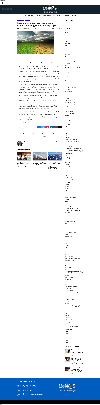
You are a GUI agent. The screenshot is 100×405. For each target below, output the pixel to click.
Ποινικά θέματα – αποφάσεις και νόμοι (18, 2)
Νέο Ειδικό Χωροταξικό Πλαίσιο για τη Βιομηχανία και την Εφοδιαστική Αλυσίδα (39, 164)
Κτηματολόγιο (67, 212)
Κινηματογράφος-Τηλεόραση (70, 204)
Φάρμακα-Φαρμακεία (69, 329)
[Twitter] (13, 63)
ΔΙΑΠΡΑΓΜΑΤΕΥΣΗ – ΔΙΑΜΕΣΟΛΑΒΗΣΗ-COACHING (46, 15)
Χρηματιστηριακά (68, 338)
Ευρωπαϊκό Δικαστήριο (69, 179)
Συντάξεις (67, 303)
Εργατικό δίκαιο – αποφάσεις (33, 2)
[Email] (13, 72)
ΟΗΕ (66, 238)
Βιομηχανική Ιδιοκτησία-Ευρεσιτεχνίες (72, 67)
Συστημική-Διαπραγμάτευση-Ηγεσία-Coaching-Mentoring (75, 306)
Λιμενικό (66, 219)
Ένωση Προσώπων (68, 162)
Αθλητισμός (67, 28)
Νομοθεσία (67, 234)
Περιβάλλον (27, 20)
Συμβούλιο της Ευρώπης (69, 290)
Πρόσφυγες (67, 275)
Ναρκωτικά (67, 227)
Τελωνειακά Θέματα (69, 311)
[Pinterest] (13, 69)
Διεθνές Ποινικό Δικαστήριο (70, 104)
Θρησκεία (67, 184)
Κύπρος (66, 216)
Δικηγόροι (67, 118)
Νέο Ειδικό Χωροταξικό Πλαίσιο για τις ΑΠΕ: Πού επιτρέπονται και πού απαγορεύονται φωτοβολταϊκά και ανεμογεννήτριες (54, 165)
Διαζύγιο (66, 83)
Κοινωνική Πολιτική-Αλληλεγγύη (71, 208)
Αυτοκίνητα (67, 63)
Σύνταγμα (67, 301)
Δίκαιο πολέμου (68, 109)
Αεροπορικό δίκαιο (68, 26)
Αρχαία (66, 50)
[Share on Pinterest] (59, 28)
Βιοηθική (67, 65)
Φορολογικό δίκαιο (68, 335)
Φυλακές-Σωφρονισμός (69, 336)
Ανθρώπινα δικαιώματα (69, 39)
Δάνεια (66, 76)
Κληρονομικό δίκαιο (69, 206)
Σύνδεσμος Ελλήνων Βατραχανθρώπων (72, 292)
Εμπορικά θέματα (44, 2)
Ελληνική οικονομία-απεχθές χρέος (72, 141)
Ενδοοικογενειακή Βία (69, 153)
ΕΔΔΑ (66, 126)
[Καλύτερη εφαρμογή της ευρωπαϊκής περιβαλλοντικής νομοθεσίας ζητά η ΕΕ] (35, 53)
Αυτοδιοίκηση (67, 59)
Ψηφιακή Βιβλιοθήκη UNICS (70, 340)
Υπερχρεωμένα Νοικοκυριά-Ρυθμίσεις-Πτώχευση (75, 327)
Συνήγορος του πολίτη (69, 299)
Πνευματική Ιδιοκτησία (69, 256)
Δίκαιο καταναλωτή (69, 107)
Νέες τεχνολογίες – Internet (70, 232)
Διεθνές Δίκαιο (68, 100)
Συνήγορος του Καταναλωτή (70, 297)
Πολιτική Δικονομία (69, 262)
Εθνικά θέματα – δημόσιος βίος (71, 130)
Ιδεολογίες (67, 188)
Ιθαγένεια (67, 190)
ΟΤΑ (66, 247)
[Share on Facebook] (55, 28)
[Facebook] (13, 60)
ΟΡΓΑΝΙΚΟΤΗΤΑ (68, 245)
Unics (21, 28)
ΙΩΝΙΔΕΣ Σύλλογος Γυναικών (70, 197)
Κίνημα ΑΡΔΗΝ (68, 203)
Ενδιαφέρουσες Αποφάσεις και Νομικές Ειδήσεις (75, 151)
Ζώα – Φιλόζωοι (68, 182)
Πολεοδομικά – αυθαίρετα (70, 260)
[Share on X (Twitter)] (57, 28)
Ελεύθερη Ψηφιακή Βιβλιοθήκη (71, 139)
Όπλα (66, 243)
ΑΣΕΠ (66, 52)
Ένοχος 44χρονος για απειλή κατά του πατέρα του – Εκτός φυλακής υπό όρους (77, 351)
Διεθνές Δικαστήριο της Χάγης (70, 102)
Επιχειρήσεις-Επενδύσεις (70, 169)
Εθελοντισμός (67, 128)
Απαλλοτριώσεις (68, 43)
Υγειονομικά (67, 322)
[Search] (97, 3)
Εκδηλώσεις (67, 131)
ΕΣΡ (65, 173)
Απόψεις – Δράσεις (68, 48)
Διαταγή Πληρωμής (68, 95)
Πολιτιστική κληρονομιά (69, 265)
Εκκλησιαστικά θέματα (69, 133)
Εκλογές (66, 135)
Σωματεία (67, 308)
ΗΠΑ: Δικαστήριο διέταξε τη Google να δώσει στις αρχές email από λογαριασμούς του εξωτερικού (50, 135)
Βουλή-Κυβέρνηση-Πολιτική (70, 69)
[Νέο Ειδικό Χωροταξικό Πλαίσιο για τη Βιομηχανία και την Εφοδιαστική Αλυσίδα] (40, 156)
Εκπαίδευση (67, 137)
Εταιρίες (66, 175)
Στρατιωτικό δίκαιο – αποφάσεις (71, 286)
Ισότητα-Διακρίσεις (69, 193)
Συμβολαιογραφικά (68, 288)
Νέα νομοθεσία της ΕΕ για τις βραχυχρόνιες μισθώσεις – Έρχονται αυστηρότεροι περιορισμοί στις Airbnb (24, 164)
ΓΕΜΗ (66, 71)
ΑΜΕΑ (66, 34)
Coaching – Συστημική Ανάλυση (71, 23)
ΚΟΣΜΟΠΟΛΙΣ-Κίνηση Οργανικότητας (72, 210)
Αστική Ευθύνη (68, 54)
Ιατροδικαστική (68, 186)
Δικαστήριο (67, 115)
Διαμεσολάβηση (68, 89)
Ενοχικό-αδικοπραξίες (72, 2)
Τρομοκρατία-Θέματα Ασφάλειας (71, 319)
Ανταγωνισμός (68, 41)
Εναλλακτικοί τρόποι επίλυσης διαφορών (73, 148)
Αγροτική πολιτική (68, 24)
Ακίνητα (66, 30)
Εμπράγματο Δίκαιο (54, 2)
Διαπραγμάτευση (68, 91)
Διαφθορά (67, 98)
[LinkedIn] (13, 66)
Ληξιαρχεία (67, 217)
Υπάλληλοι (67, 324)
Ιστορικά (66, 195)
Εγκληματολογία (68, 124)
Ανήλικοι (66, 37)
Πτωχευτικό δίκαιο (68, 281)
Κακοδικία (67, 199)
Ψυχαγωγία (67, 342)
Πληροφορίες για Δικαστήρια (70, 254)
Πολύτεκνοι (67, 269)
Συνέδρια (67, 295)
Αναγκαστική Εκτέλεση (69, 36)
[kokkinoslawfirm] (50, 9)
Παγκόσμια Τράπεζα (69, 249)
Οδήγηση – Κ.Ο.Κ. (68, 236)
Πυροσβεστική (68, 282)
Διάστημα (67, 93)
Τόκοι (66, 313)
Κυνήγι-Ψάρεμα (68, 214)
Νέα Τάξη (67, 230)
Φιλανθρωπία (67, 331)
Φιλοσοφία (67, 333)
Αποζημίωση (63, 2)
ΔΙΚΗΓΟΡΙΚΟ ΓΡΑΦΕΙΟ (31, 15)
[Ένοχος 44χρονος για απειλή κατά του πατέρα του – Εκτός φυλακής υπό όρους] (67, 351)
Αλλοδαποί (67, 32)
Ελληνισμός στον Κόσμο (69, 142)
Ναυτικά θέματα (68, 228)
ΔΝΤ (66, 122)
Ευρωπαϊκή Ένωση (20, 20)
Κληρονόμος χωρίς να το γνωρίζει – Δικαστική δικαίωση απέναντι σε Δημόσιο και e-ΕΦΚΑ (77, 369)
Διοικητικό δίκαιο (68, 120)
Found (1, 404)
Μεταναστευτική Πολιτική (70, 221)
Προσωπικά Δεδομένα (69, 277)
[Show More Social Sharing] (61, 28)
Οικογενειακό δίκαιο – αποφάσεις (71, 239)
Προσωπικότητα (68, 279)
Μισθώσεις (67, 223)
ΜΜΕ (66, 225)
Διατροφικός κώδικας (69, 96)
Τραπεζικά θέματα (68, 317)
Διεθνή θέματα (68, 106)
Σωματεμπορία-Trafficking (70, 309)
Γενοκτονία (67, 74)
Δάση (66, 78)
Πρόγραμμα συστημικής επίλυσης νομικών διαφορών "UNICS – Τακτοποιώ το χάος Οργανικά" (74, 272)
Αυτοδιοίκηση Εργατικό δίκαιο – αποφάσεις (73, 61)
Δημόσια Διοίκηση (68, 82)
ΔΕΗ (66, 80)
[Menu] (2, 3)
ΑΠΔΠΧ (66, 45)
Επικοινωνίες (67, 166)
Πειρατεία (67, 251)
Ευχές (66, 181)
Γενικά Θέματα (68, 72)
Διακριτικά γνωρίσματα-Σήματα (71, 87)
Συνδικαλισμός (68, 294)
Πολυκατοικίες (68, 267)
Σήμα (66, 284)
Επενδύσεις (67, 164)
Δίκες (66, 117)
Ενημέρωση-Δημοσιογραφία (70, 157)
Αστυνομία (67, 56)
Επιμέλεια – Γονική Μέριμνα (70, 168)
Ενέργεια (66, 155)
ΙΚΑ (65, 192)
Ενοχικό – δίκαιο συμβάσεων (84, 2)
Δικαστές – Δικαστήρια (69, 113)
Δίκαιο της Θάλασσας (69, 111)
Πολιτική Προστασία (69, 263)
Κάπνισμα (67, 201)
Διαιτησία (67, 85)
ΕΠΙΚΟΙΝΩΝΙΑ (74, 15)
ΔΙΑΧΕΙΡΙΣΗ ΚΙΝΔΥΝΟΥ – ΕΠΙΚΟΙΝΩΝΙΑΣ (63, 15)
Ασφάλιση (67, 58)
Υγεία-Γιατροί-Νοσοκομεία (70, 321)
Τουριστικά (67, 315)
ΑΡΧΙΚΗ (25, 15)
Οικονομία (67, 241)
